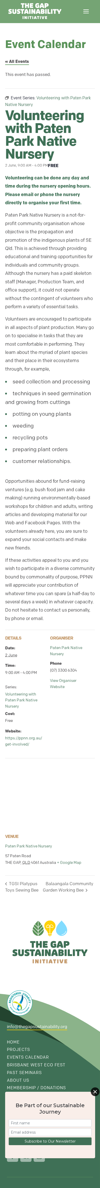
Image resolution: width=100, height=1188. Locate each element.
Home (13, 1042)
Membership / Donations (36, 1087)
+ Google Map (69, 862)
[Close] (95, 1091)
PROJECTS (18, 1049)
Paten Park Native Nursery (28, 846)
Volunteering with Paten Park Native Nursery (21, 700)
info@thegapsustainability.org (37, 1026)
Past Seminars (24, 1072)
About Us (18, 1080)
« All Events (17, 61)
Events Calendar (28, 1057)
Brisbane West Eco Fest (36, 1065)
